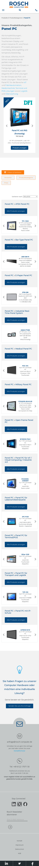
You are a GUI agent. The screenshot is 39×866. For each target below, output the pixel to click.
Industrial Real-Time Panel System (17, 312)
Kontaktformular (19, 751)
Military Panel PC (23, 384)
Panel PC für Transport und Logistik (16, 574)
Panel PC (27, 18)
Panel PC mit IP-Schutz (18, 612)
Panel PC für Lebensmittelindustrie (16, 499)
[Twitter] (19, 804)
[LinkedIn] (14, 804)
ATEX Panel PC (22, 204)
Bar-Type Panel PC (24, 240)
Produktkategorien (16, 18)
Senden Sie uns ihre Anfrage (20, 706)
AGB (19, 853)
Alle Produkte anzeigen (16, 211)
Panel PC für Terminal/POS (16, 536)
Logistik (23, 91)
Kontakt (19, 841)
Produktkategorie (26, 178)
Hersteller (8, 178)
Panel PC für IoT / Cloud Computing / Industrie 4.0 (18, 460)
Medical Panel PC (23, 349)
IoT (25, 82)
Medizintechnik (8, 88)
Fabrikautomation (13, 85)
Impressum (20, 845)
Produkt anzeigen (20, 148)
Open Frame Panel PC (19, 421)
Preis (6, 183)
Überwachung (11, 94)
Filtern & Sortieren (14, 172)
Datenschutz (19, 849)
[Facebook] (25, 804)
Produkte (5, 18)
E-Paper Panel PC (23, 275)
